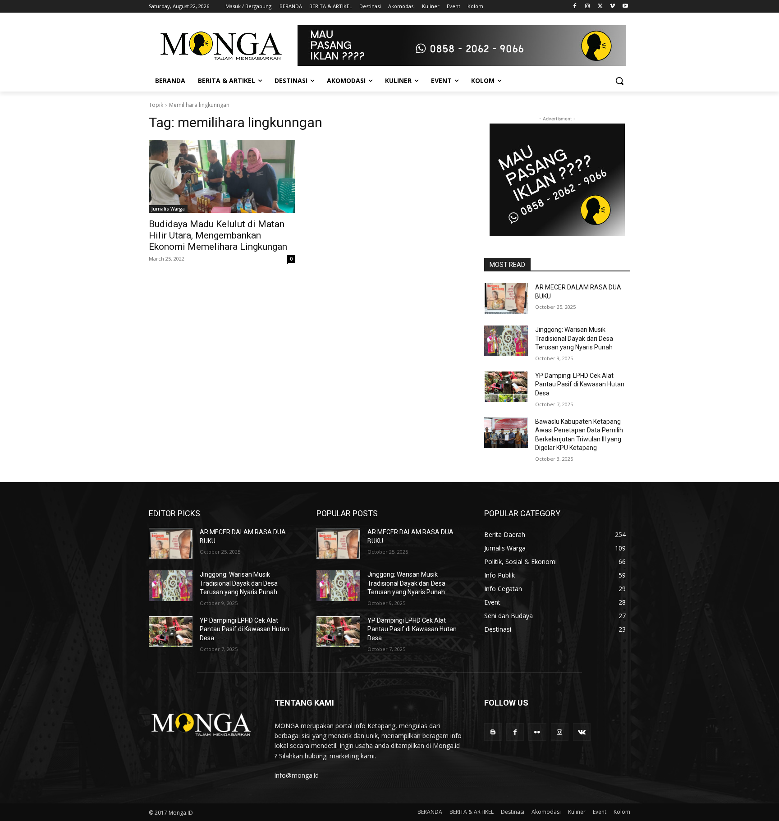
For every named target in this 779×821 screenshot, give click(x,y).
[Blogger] (493, 732)
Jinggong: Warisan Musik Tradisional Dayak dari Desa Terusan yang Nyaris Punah (574, 338)
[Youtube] (625, 6)
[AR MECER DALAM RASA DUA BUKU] (506, 298)
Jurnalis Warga (168, 209)
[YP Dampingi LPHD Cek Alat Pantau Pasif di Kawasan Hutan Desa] (506, 387)
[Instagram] (587, 6)
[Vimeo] (612, 6)
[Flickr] (537, 732)
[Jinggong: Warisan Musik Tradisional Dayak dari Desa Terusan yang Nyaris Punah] (506, 341)
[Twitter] (600, 6)
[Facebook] (575, 6)
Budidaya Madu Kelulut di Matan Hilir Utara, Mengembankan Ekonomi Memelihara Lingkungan (218, 235)
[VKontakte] (582, 732)
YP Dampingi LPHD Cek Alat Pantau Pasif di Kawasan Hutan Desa (579, 384)
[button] (619, 81)
